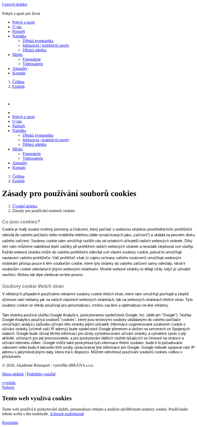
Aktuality (19, 68)
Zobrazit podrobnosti (67, 414)
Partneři (18, 31)
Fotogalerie (32, 59)
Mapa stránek (13, 374)
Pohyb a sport (23, 22)
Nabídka (19, 36)
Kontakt (18, 73)
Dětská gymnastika (38, 41)
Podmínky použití (41, 374)
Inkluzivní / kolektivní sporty (46, 45)
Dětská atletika (34, 50)
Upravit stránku (14, 4)
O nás (17, 27)
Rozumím (10, 422)
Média (17, 54)
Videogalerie (33, 64)
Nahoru (8, 387)
